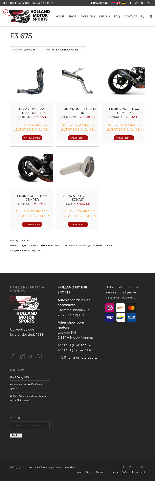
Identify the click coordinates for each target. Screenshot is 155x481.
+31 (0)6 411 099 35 (78, 345)
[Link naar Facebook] (131, 3)
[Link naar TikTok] (137, 3)
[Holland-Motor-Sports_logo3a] (27, 16)
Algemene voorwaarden (62, 467)
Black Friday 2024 (19, 377)
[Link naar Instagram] (143, 3)
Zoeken (16, 435)
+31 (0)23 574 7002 (78, 350)
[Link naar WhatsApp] (149, 3)
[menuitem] (98, 3)
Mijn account (99, 3)
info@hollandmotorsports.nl (79, 357)
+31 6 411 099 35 (45, 3)
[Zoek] (142, 16)
